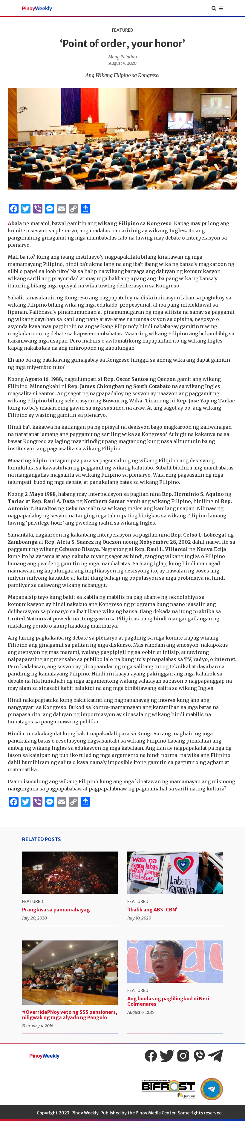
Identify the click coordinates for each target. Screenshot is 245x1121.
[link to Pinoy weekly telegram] (211, 1089)
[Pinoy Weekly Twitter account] (167, 1055)
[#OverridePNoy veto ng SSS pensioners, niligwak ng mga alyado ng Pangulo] (70, 972)
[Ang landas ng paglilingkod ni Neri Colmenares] (175, 961)
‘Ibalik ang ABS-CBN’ (152, 910)
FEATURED (122, 30)
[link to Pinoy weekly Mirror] (168, 1089)
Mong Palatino (122, 57)
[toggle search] (214, 8)
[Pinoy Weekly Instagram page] (183, 1055)
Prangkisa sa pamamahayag (56, 910)
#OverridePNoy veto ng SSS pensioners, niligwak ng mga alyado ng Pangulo (69, 1014)
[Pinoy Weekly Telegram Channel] (215, 1055)
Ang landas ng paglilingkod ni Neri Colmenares (168, 1001)
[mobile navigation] (221, 8)
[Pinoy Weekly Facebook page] (150, 1055)
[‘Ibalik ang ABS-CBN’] (175, 873)
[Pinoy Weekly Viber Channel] (199, 1055)
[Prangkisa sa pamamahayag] (70, 873)
